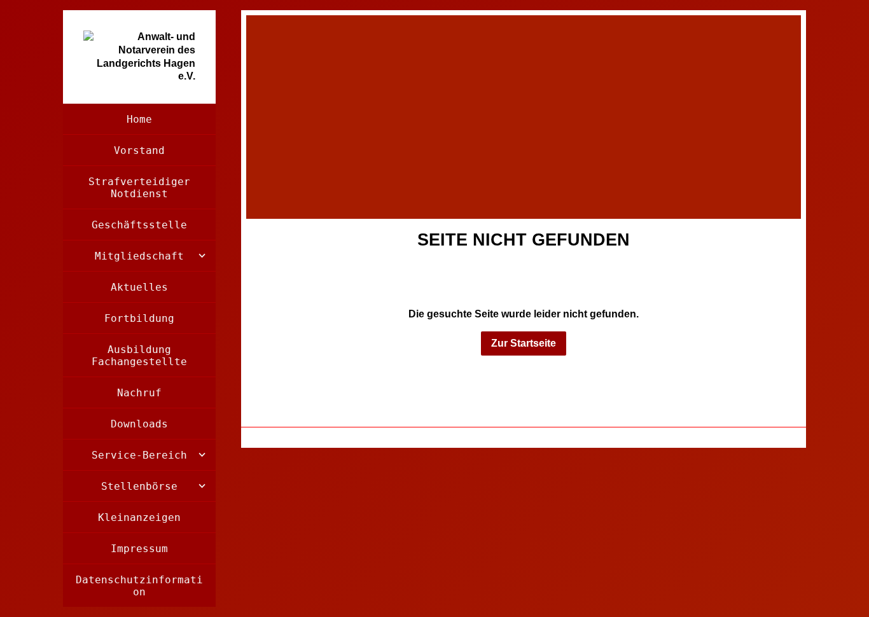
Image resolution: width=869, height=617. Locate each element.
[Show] (202, 255)
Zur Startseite (523, 343)
